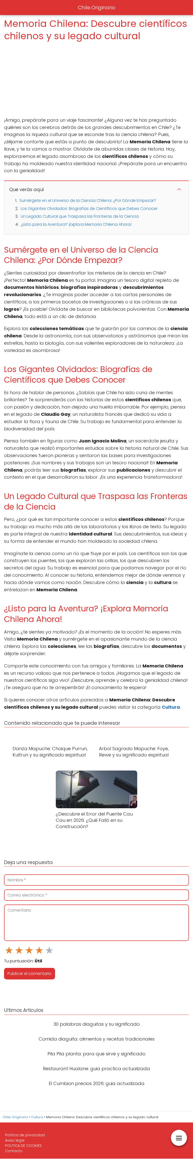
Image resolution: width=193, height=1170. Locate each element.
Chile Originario (96, 7)
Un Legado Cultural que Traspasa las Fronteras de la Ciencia (80, 216)
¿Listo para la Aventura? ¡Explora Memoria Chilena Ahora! (76, 224)
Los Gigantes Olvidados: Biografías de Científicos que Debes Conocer (89, 208)
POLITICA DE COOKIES (23, 1145)
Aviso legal (14, 1140)
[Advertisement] (96, 79)
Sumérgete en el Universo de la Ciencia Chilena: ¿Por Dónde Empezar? (87, 200)
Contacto (13, 1150)
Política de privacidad (25, 1135)
